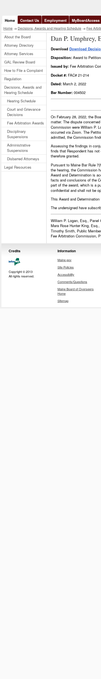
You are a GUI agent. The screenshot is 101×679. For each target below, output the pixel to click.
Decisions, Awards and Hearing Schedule (49, 28)
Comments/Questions (72, 281)
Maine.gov (65, 260)
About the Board (17, 36)
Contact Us (29, 20)
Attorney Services (18, 53)
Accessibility (66, 274)
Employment (55, 20)
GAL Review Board (19, 62)
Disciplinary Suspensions (17, 134)
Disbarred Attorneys (23, 158)
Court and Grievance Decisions (23, 112)
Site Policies (66, 267)
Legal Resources (17, 167)
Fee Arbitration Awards (25, 123)
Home (10, 20)
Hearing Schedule (21, 100)
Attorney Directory (19, 45)
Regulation (12, 78)
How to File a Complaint (23, 70)
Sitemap (63, 300)
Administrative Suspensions (18, 147)
